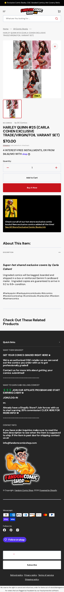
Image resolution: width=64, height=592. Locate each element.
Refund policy (16, 575)
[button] (4, 11)
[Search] (57, 18)
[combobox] (32, 18)
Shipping (6, 145)
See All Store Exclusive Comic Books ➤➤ (25, 227)
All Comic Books (20, 29)
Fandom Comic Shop (24, 490)
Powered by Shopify (48, 490)
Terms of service (46, 575)
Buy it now (32, 187)
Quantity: (7, 161)
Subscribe (32, 565)
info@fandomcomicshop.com (20, 442)
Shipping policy (32, 579)
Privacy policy (30, 575)
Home (5, 29)
